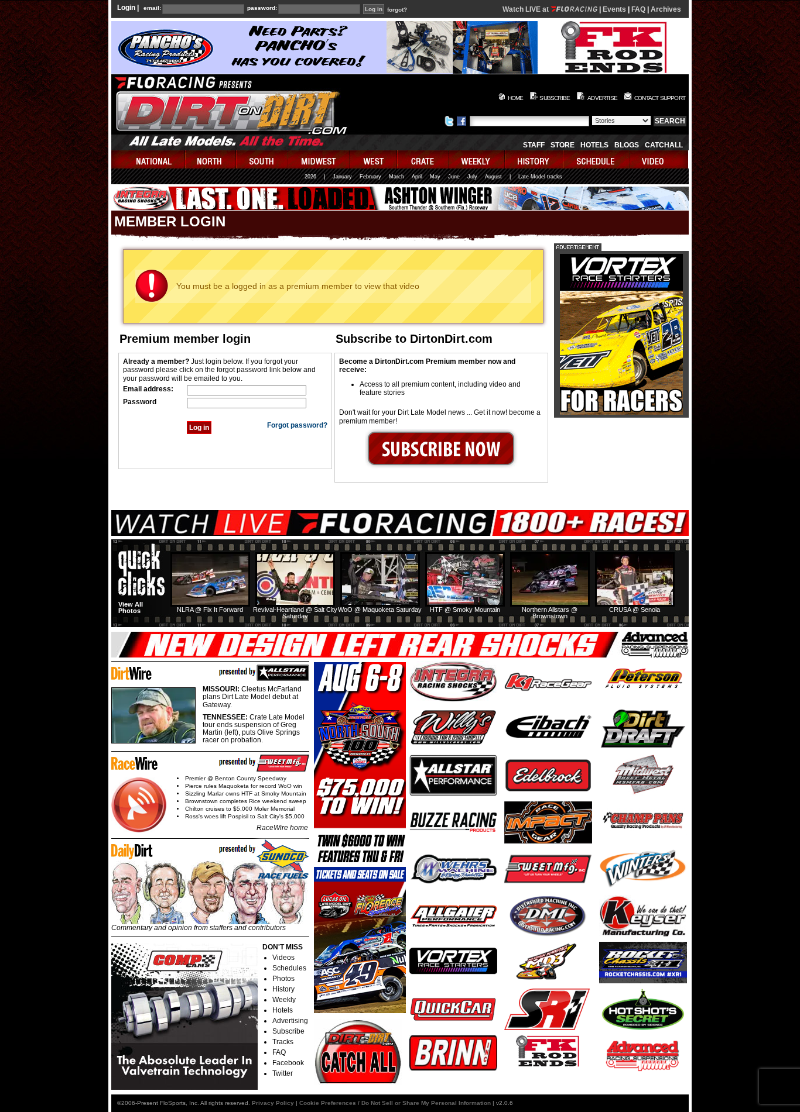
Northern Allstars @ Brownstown (549, 612)
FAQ (638, 9)
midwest (319, 159)
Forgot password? (297, 425)
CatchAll (664, 145)
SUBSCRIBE (554, 98)
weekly (477, 159)
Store (563, 145)
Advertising (290, 1021)
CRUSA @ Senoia (634, 609)
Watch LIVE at (526, 9)
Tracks (282, 1042)
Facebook (288, 1063)
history (534, 159)
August (493, 177)
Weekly (284, 1000)
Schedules (289, 968)
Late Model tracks (540, 177)
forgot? (397, 10)
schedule (597, 159)
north (211, 159)
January (342, 177)
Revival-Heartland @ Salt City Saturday (295, 612)
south (262, 159)
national (148, 159)
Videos (283, 957)
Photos (283, 979)
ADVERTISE (602, 98)
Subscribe (288, 1031)
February (370, 177)
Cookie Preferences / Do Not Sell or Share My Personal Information (395, 1103)
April (417, 177)
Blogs (626, 145)
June (454, 177)
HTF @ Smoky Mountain (465, 609)
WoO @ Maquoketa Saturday (380, 609)
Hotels (594, 145)
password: (262, 8)
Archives (666, 9)
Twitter (282, 1073)
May (435, 177)
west (374, 159)
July (472, 177)
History (283, 989)
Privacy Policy (273, 1103)
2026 (310, 177)
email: (152, 8)
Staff (534, 145)
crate (423, 159)
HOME (516, 98)
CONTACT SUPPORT (659, 98)
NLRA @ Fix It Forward (210, 609)
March (396, 177)
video (659, 159)
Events (614, 9)
